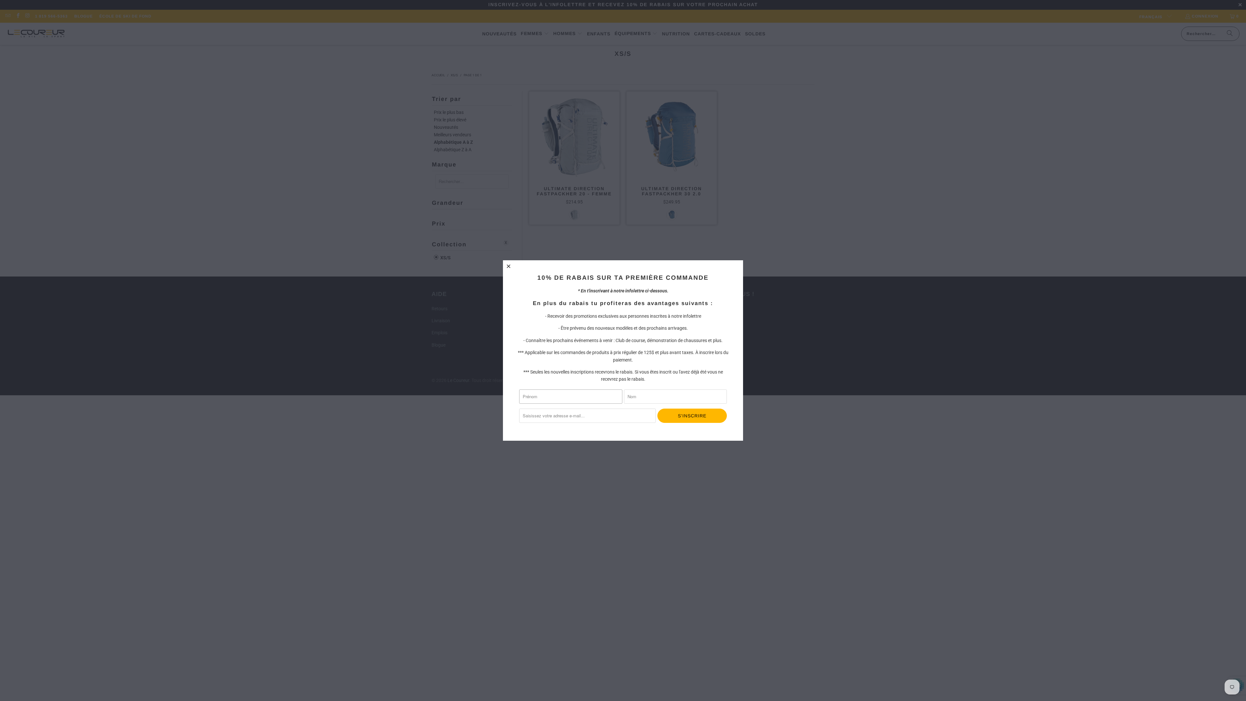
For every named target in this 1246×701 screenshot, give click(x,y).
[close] (509, 266)
